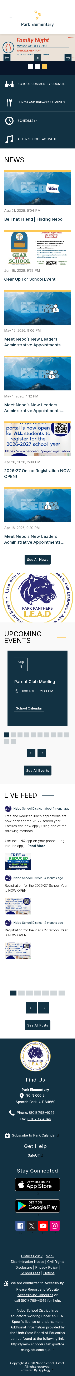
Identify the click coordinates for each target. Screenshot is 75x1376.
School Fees (30, 1273)
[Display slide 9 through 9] (60, 734)
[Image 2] (37, 66)
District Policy (31, 1256)
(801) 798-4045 (41, 1113)
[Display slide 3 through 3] (20, 734)
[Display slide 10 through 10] (66, 734)
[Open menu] (10, 17)
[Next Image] (68, 57)
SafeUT (34, 1155)
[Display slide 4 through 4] (26, 734)
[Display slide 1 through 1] (6, 734)
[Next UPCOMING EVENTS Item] (42, 753)
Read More (36, 846)
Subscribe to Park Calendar (34, 1135)
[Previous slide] (31, 1008)
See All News (37, 560)
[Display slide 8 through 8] (53, 734)
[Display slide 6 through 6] (40, 734)
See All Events (37, 770)
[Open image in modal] (18, 861)
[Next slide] (44, 1008)
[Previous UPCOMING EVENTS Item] (31, 753)
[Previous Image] (7, 57)
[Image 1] (30, 66)
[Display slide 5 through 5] (33, 734)
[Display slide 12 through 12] (13, 741)
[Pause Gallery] (37, 57)
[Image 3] (44, 66)
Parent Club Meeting (34, 681)
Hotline (49, 1273)
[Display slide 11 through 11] (6, 741)
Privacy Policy (46, 1267)
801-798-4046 (39, 1119)
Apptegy (45, 1370)
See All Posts (37, 1025)
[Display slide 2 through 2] (13, 734)
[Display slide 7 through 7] (46, 734)
